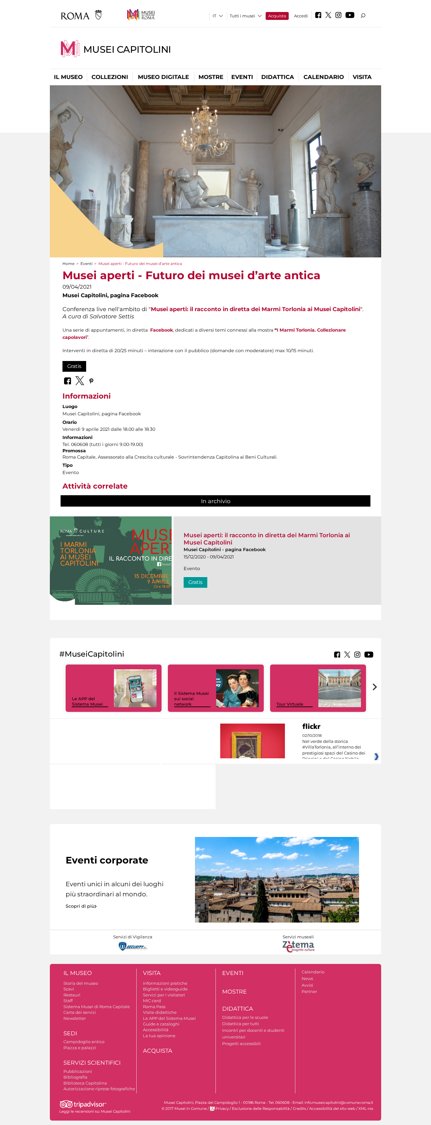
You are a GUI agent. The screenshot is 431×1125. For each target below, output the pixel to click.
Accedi (301, 15)
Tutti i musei (242, 15)
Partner (309, 991)
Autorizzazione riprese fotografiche (99, 1088)
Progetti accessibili (241, 1043)
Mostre (210, 77)
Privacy (222, 1108)
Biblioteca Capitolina (85, 1083)
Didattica (277, 77)
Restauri (71, 994)
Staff (68, 1000)
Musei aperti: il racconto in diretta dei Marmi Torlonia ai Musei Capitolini (255, 309)
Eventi (242, 77)
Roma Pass (154, 1006)
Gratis (74, 366)
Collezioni (110, 77)
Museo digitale (163, 77)
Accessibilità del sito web (332, 1108)
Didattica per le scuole (245, 1017)
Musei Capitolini (127, 49)
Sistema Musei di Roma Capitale (96, 1006)
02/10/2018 (333, 747)
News (307, 978)
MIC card (152, 1000)
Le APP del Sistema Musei (87, 701)
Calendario (324, 77)
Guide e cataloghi (161, 1023)
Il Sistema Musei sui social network (191, 699)
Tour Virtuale (289, 704)
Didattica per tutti (240, 1023)
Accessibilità (155, 1029)
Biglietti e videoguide (165, 988)
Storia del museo (80, 983)
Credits (299, 1108)
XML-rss (365, 1108)
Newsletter (74, 1018)
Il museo (68, 77)
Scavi (68, 988)
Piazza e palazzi (79, 1047)
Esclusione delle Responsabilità (261, 1108)
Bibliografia (75, 1077)
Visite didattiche (160, 1012)
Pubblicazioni (77, 1071)
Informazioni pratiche (165, 983)
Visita (362, 77)
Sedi (70, 1033)
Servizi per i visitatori (164, 994)
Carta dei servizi (79, 1012)
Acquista (277, 15)
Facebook (161, 330)
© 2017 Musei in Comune (184, 1108)
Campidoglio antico (83, 1041)
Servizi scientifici (92, 1063)
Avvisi (307, 985)
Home (68, 263)
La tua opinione (159, 1035)
